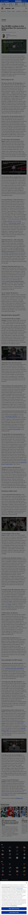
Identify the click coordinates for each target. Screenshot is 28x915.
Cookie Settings (13, 905)
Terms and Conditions (6, 887)
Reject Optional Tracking (14, 908)
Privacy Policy (20, 888)
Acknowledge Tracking (14, 912)
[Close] (26, 882)
